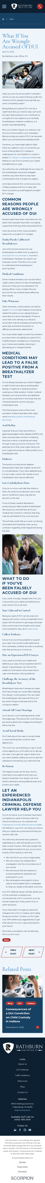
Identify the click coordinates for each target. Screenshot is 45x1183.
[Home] (21, 6)
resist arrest (32, 629)
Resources (22, 1081)
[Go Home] (3, 19)
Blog (6, 940)
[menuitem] (22, 1162)
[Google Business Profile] (15, 1130)
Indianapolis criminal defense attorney (19, 825)
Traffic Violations (22, 1075)
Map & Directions (22, 1110)
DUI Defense (22, 1070)
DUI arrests (13, 310)
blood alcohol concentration (15, 255)
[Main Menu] (4, 6)
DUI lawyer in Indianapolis (20, 157)
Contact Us (22, 1092)
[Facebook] (20, 1130)
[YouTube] (30, 1130)
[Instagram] (25, 1130)
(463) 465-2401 (22, 1120)
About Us (22, 1064)
